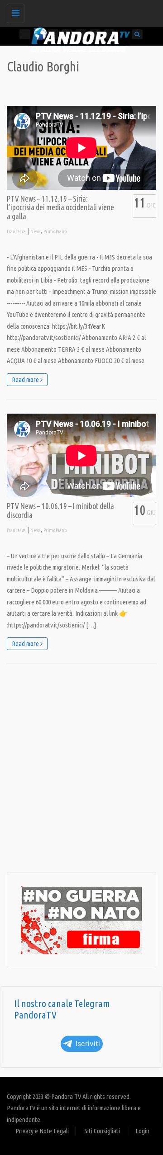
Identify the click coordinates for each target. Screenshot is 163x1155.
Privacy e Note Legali (42, 1131)
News (35, 231)
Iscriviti (88, 1043)
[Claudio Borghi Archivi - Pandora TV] (79, 11)
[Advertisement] (81, 768)
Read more (26, 379)
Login (142, 1131)
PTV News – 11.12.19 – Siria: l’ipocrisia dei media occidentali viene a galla (60, 207)
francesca (16, 231)
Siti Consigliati (102, 1131)
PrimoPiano (55, 231)
